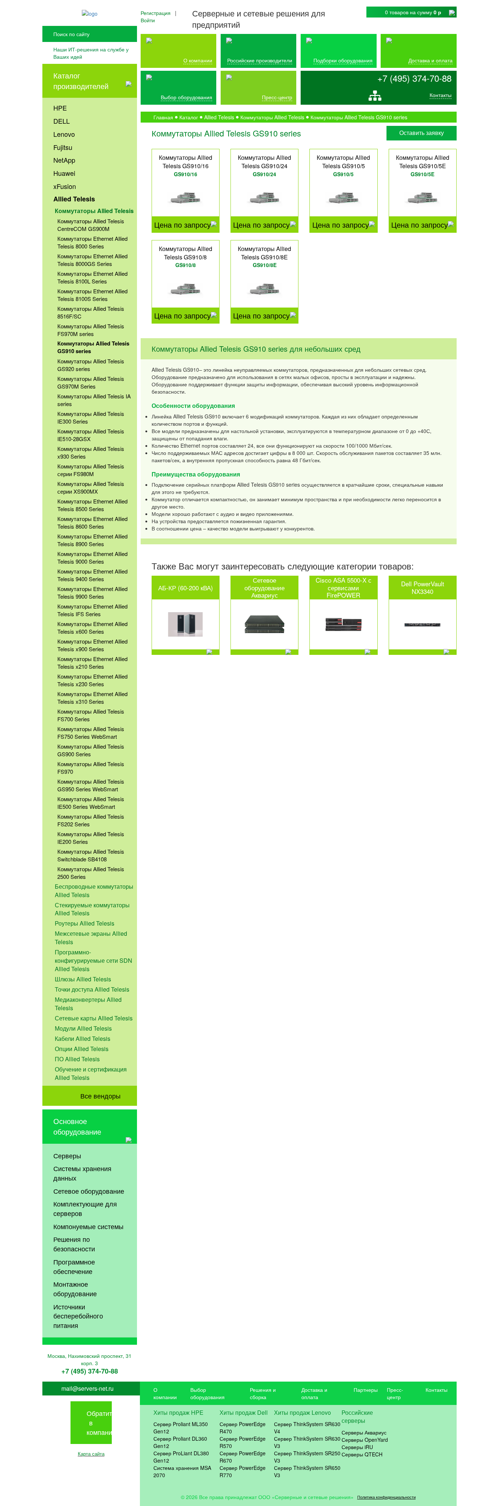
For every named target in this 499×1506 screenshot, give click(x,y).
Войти (148, 20)
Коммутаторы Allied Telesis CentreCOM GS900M (90, 224)
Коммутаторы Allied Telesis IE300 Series (90, 417)
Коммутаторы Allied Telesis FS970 (90, 767)
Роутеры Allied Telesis (84, 923)
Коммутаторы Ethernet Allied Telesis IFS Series (92, 610)
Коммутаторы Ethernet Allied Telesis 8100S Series (92, 294)
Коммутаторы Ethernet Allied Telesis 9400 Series (92, 575)
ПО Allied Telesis (77, 1059)
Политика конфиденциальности (386, 1497)
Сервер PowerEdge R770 (243, 1471)
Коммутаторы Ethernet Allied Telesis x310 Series (92, 697)
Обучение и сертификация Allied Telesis (91, 1073)
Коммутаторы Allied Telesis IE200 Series (90, 837)
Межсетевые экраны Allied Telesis (91, 937)
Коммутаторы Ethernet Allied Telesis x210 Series (92, 662)
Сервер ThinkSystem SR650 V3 (307, 1471)
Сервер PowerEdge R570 (243, 1442)
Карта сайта (91, 1453)
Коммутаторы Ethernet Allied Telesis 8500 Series (92, 505)
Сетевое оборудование (88, 1191)
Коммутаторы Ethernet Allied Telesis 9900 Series (92, 592)
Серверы (67, 1155)
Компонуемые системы (88, 1226)
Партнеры (366, 1389)
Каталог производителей (80, 80)
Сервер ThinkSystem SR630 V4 (307, 1427)
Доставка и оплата (430, 60)
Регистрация (156, 12)
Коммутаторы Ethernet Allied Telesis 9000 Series (92, 557)
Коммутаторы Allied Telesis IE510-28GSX (90, 435)
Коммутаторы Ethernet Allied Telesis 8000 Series (92, 242)
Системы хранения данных (82, 1172)
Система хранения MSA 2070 (182, 1471)
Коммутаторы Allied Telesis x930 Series (90, 452)
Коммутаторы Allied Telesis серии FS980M (90, 470)
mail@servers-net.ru (87, 1389)
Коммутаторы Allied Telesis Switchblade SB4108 (90, 855)
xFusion (64, 186)
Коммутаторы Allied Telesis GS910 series (93, 347)
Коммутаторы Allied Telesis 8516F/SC (90, 312)
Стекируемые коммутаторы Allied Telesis (92, 909)
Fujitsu (62, 147)
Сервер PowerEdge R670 (243, 1456)
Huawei (64, 173)
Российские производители (259, 60)
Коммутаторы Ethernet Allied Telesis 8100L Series (92, 277)
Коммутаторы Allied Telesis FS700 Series (90, 715)
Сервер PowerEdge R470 (243, 1427)
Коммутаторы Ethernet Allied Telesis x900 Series (92, 645)
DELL (61, 121)
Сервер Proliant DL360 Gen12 (180, 1442)
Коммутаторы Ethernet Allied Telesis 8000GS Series (92, 259)
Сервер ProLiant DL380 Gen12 (181, 1456)
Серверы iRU (357, 1447)
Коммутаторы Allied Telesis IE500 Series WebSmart (90, 802)
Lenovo (64, 134)
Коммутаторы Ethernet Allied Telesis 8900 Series (92, 540)
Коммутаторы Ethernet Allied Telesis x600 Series (92, 627)
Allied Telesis (74, 199)
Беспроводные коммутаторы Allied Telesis (94, 890)
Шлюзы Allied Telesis (83, 979)
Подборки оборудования (343, 60)
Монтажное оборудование (75, 1288)
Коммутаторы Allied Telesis (94, 210)
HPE (60, 107)
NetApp (64, 160)
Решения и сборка (263, 1393)
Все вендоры (100, 1095)
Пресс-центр (395, 1393)
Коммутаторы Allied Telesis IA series (94, 400)
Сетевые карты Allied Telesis (94, 1018)
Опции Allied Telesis (81, 1048)
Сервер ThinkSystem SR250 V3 (307, 1456)
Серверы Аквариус (364, 1432)
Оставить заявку (421, 132)
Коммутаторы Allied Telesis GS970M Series (90, 382)
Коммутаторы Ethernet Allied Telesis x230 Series (92, 680)
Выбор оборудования (186, 97)
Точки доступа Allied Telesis (92, 989)
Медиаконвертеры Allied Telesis (88, 1003)
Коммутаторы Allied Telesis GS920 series (90, 364)
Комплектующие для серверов (85, 1208)
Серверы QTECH (362, 1454)
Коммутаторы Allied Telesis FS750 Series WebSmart (90, 732)
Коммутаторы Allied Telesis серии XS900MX (90, 487)
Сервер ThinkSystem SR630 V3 (307, 1442)
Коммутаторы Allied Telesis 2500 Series (90, 872)
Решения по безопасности (74, 1243)
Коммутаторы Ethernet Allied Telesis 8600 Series (92, 522)
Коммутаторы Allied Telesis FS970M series (90, 329)
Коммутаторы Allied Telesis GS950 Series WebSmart (90, 785)
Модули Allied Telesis (83, 1028)
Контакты (441, 95)
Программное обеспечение (74, 1266)
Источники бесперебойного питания (78, 1316)
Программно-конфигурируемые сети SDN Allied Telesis (93, 960)
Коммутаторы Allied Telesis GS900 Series (90, 750)
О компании (197, 60)
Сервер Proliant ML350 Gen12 (180, 1427)
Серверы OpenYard (365, 1439)
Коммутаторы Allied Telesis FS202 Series (90, 820)
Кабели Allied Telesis (82, 1038)
